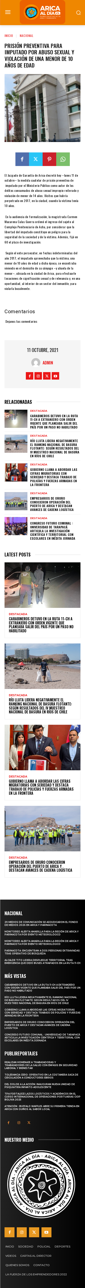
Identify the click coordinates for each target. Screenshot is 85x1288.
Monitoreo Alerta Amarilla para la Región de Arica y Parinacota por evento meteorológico (42, 933)
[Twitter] (36, 159)
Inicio (9, 35)
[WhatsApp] (63, 159)
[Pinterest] (49, 159)
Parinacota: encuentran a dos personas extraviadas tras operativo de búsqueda (42, 952)
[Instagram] (38, 376)
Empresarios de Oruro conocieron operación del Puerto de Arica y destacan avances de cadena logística (52, 504)
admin (48, 363)
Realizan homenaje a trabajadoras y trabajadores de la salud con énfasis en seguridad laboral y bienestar (41, 1065)
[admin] (37, 362)
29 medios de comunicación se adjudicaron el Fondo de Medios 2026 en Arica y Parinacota (41, 924)
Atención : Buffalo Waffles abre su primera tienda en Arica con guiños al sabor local (42, 1108)
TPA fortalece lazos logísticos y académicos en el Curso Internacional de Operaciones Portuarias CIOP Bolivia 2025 (42, 1096)
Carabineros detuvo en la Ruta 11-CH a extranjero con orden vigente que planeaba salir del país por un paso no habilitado (54, 421)
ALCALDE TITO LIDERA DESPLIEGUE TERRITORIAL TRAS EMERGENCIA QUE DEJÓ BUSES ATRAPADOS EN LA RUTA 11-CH (42, 962)
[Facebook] (22, 159)
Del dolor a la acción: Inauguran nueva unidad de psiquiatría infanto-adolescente (40, 1086)
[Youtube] (55, 376)
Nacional (27, 35)
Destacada (38, 411)
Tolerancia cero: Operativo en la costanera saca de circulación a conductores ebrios (41, 1076)
